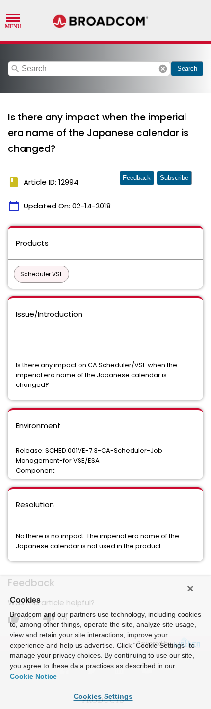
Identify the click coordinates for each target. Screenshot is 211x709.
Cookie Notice (33, 676)
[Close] (190, 588)
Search (187, 68)
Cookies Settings (103, 696)
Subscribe (174, 177)
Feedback (137, 177)
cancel (163, 69)
